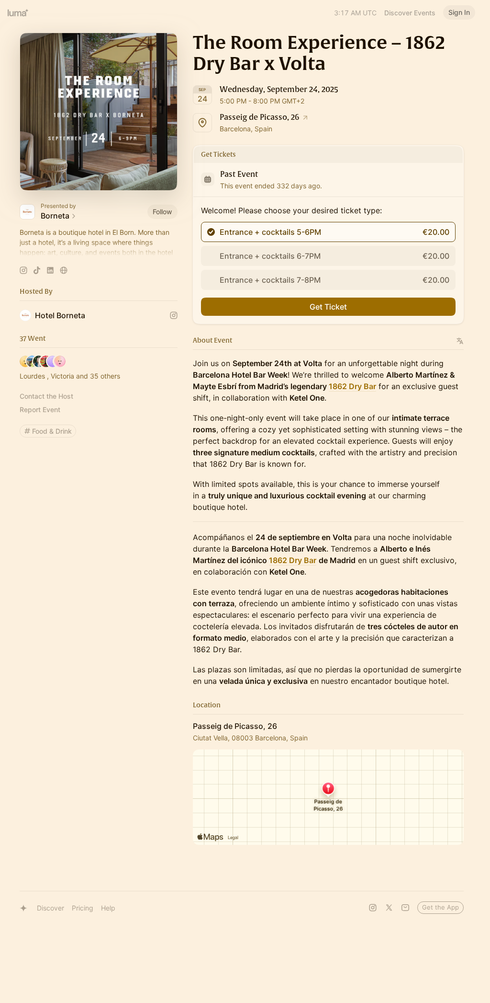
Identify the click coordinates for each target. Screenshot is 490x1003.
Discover (50, 908)
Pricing (82, 908)
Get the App (440, 907)
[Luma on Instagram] (373, 907)
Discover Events (409, 13)
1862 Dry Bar (352, 386)
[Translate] (460, 341)
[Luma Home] (18, 12)
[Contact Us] (405, 907)
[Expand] (98, 252)
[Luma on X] (389, 907)
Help (108, 908)
